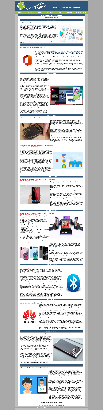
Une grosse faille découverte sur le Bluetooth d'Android (33, 267)
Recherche (69, 12)
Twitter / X (49, 12)
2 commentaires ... (52, 179)
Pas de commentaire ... (49, 145)
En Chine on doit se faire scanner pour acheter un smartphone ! (35, 367)
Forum (59, 12)
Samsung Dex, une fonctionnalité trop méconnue (31, 75)
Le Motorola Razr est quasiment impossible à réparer (32, 117)
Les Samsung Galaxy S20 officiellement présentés (31, 241)
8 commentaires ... (51, 213)
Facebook (40, 12)
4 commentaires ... (50, 117)
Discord (30, 12)
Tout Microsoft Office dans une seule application (31, 47)
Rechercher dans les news (51, 17)
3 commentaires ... (55, 367)
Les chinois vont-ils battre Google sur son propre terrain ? (33, 302)
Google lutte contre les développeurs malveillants (31, 145)
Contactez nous (63, 407)
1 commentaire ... (52, 333)
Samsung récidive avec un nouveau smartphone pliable (33, 213)
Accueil (20, 12)
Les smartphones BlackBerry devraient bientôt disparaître (33, 333)
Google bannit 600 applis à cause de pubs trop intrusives (33, 22)
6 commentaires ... (52, 22)
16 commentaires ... (48, 47)
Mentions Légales (41, 407)
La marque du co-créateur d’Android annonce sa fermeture (33, 179)
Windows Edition (81, 12)
